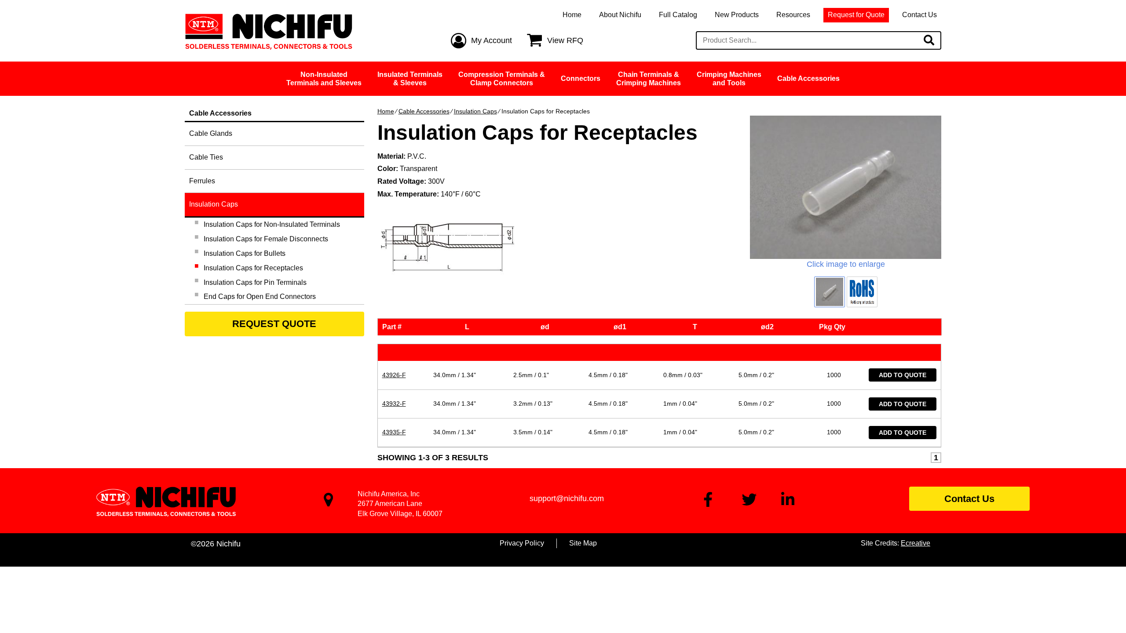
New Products (737, 14)
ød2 (769, 327)
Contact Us (919, 14)
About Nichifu (620, 14)
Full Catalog (678, 14)
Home (572, 14)
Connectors (580, 78)
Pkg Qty (834, 327)
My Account (491, 40)
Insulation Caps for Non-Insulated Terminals (272, 224)
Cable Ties (206, 157)
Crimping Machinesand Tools (729, 79)
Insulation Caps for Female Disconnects (266, 239)
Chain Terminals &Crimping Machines (648, 79)
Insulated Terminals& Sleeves (409, 79)
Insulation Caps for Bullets (244, 253)
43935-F (394, 432)
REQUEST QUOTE (274, 323)
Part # (393, 327)
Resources (793, 14)
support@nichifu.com (567, 498)
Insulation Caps (475, 111)
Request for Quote (856, 14)
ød (547, 327)
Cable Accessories (808, 78)
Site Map (583, 543)
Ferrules (202, 181)
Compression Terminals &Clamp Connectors (501, 79)
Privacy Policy (522, 543)
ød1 (622, 327)
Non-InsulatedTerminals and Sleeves (324, 79)
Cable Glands (210, 133)
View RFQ (565, 40)
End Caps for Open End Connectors (260, 296)
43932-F (394, 403)
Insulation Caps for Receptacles (253, 268)
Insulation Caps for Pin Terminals (255, 282)
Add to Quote (902, 374)
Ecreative (915, 543)
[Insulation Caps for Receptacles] (845, 187)
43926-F (394, 374)
